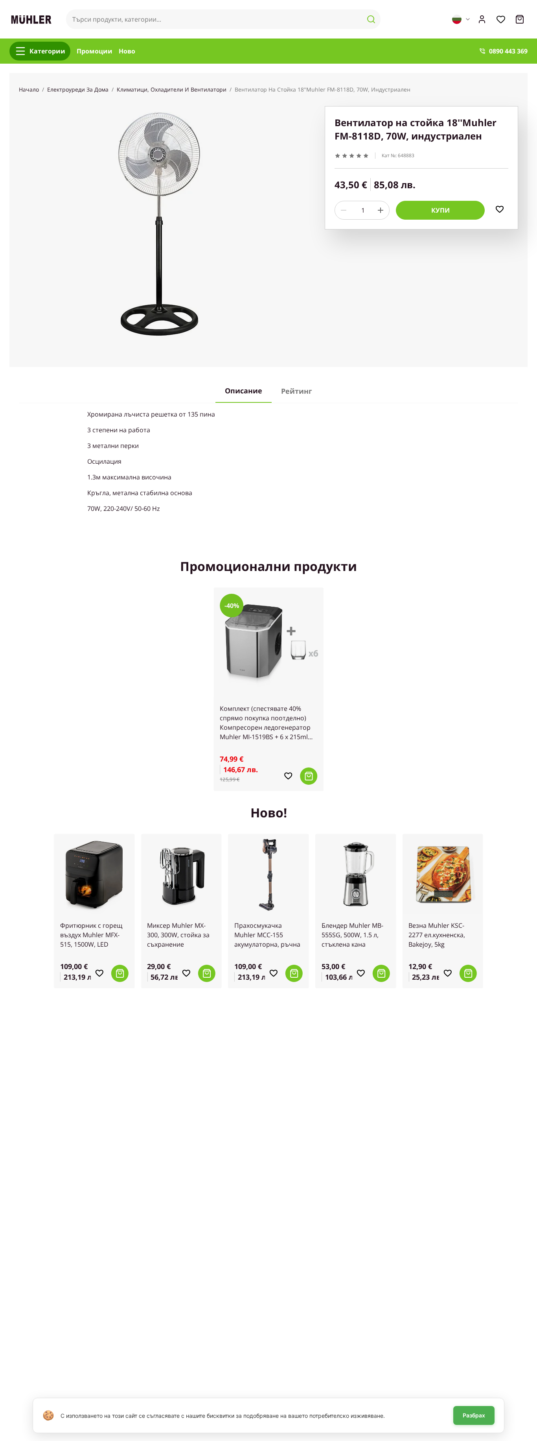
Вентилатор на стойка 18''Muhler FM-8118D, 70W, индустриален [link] (322, 89)
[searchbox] (223, 19)
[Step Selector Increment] (380, 210)
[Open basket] (520, 19)
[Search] (371, 19)
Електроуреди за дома (78, 89)
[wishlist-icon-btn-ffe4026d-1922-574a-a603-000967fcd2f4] (499, 209)
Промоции (94, 51)
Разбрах (474, 1415)
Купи (440, 210)
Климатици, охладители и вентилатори (171, 89)
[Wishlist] (501, 19)
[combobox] (461, 19)
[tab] (243, 391)
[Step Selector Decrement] (344, 210)
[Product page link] (268, 642)
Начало (29, 89)
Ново (127, 51)
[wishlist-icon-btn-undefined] (288, 776)
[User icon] (482, 19)
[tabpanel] (268, 461)
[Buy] (308, 776)
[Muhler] (31, 19)
